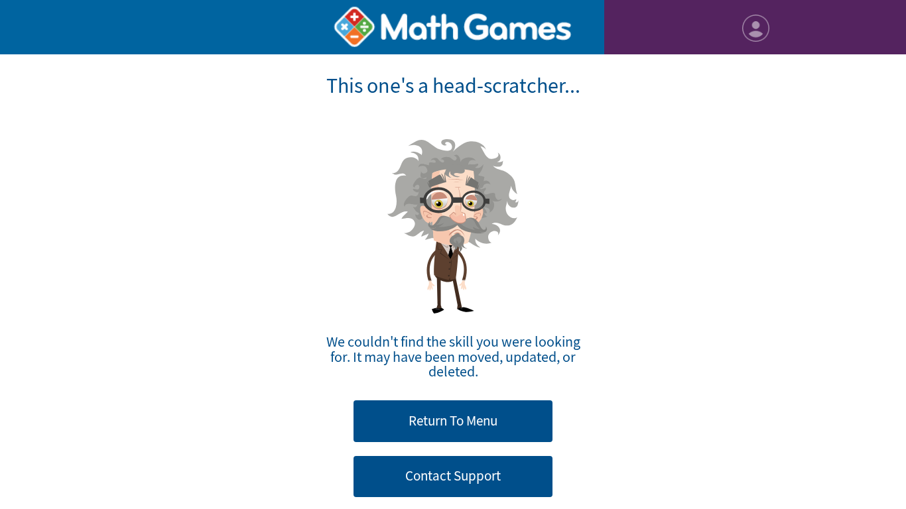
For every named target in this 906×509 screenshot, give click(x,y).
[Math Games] (453, 27)
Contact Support (453, 475)
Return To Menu (453, 420)
